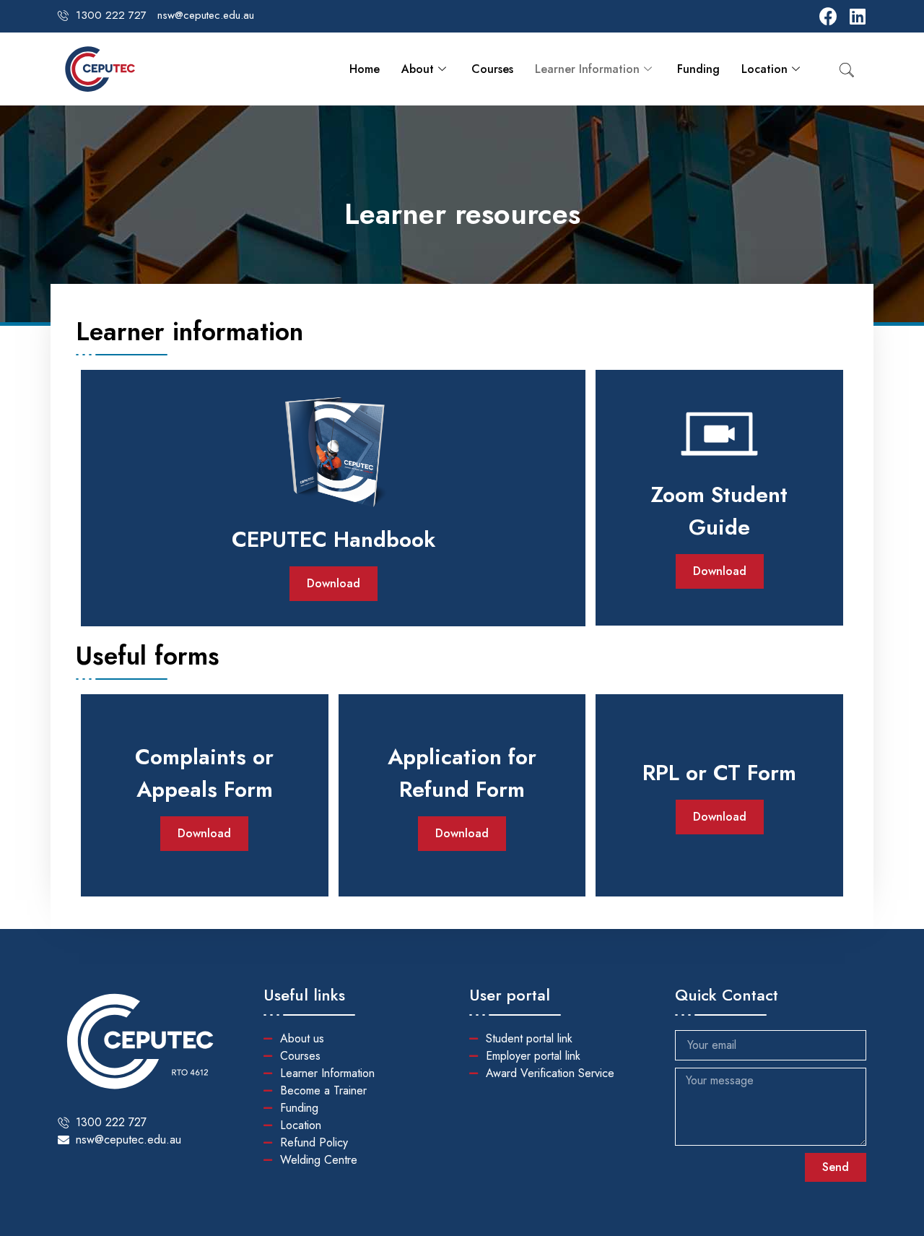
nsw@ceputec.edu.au (205, 15)
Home (364, 69)
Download (333, 583)
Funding (698, 69)
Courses (492, 69)
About (417, 69)
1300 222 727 (111, 15)
